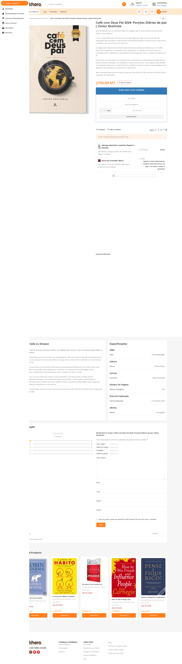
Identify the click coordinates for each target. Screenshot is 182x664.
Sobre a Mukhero (65, 644)
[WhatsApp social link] (163, 130)
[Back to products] (163, 18)
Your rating (101, 444)
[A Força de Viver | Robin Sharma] (35, 577)
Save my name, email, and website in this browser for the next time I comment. (128, 519)
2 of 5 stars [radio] (112, 444)
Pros (98, 482)
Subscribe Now (131, 116)
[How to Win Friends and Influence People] (124, 577)
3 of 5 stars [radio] (114, 444)
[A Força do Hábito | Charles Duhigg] (65, 576)
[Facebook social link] (155, 130)
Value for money (102, 447)
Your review (101, 458)
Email (99, 510)
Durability (99, 450)
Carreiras (62, 652)
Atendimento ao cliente (91, 648)
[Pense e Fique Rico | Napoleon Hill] (153, 576)
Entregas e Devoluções (91, 652)
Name (99, 501)
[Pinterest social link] (38, 652)
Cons (98, 492)
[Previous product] (160, 18)
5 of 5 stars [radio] (117, 444)
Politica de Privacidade (116, 653)
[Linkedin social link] (161, 130)
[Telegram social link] (166, 130)
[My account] (139, 12)
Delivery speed (102, 454)
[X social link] (158, 130)
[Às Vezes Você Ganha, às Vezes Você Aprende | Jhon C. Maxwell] (94, 570)
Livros (44, 601)
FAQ (84, 659)
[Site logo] (32, 4)
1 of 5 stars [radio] (111, 444)
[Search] (124, 4)
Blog (109, 642)
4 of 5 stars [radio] (116, 444)
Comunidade (63, 648)
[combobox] (105, 110)
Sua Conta (87, 644)
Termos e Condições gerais (117, 646)
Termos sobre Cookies (116, 650)
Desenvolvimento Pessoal (37, 18)
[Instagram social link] (30, 652)
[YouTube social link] (34, 652)
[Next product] (165, 18)
